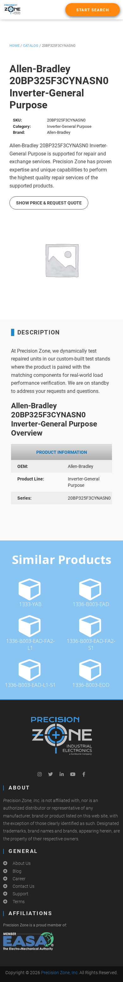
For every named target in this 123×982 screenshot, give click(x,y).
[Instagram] (39, 774)
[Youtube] (72, 774)
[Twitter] (50, 774)
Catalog (30, 46)
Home (14, 46)
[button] (92, 9)
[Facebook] (83, 774)
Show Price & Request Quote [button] (49, 202)
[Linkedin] (61, 774)
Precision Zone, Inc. (60, 972)
